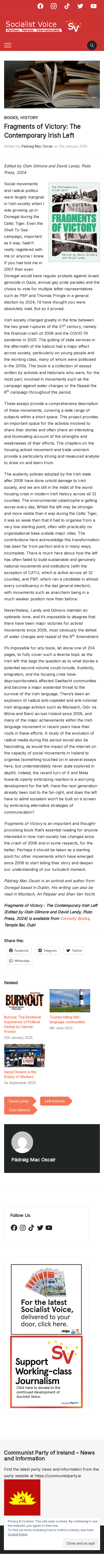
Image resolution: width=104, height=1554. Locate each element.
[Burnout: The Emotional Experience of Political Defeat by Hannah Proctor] (24, 1000)
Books (11, 117)
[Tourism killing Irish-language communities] (70, 1000)
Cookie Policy (18, 1534)
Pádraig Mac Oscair (37, 146)
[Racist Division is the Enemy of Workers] (24, 1055)
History (29, 117)
